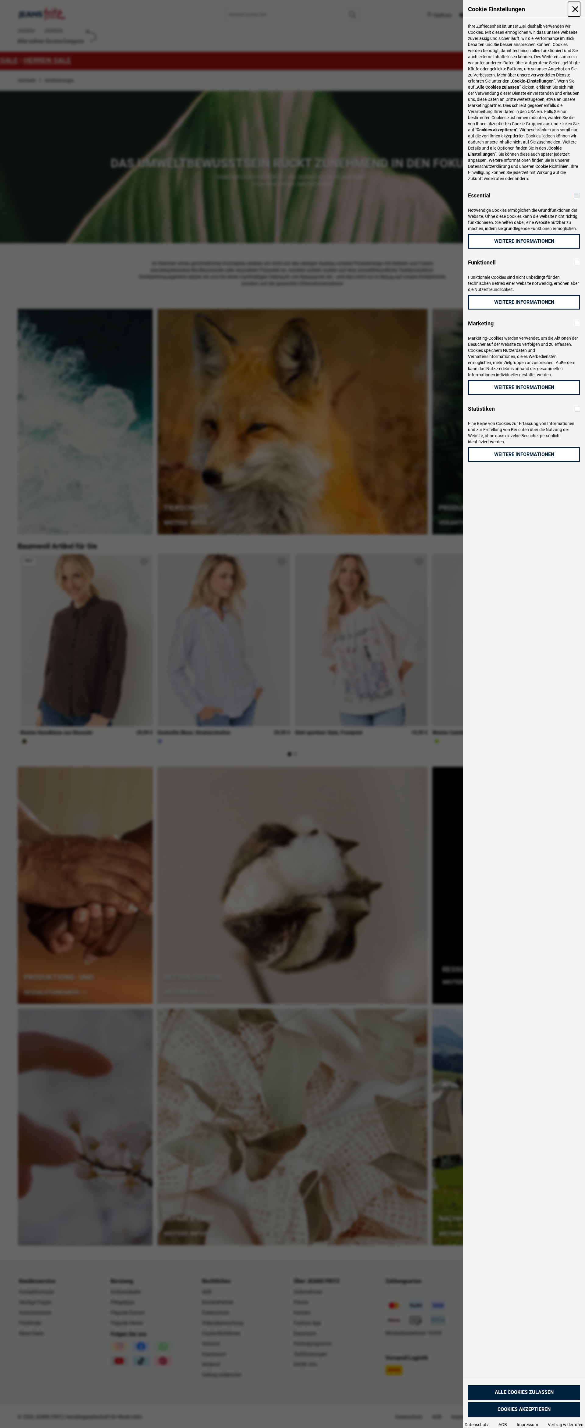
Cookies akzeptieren (524, 1409)
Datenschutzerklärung (489, 166)
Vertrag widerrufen (565, 1424)
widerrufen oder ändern (506, 178)
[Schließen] (574, 9)
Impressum (527, 1424)
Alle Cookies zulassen (524, 1392)
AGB (502, 1424)
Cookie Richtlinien (552, 166)
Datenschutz (477, 1424)
